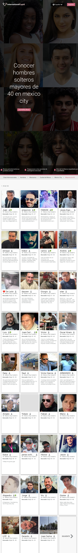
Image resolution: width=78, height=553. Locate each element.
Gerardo (25, 536)
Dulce (5, 454)
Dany (5, 373)
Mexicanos (32, 177)
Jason (63, 454)
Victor (44, 332)
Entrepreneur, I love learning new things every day (10, 503)
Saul (24, 373)
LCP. (5, 536)
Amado (6, 414)
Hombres (23, 177)
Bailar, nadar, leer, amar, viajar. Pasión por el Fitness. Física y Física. (67, 504)
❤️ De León (8, 291)
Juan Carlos (27, 332)
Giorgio (44, 291)
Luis (5, 332)
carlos (44, 251)
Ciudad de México (45, 177)
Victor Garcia (47, 373)
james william (28, 454)
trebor (24, 251)
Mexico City (58, 177)
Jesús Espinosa (66, 210)
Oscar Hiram (66, 332)
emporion (26, 210)
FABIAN (44, 210)
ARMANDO (65, 373)
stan (62, 291)
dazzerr (25, 291)
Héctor (44, 454)
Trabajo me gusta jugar (9, 461)
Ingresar (71, 4)
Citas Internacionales (10, 177)
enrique (6, 251)
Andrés (63, 251)
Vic (42, 495)
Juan (5, 210)
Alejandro (7, 495)
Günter (63, 495)
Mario (63, 414)
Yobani (25, 414)
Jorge (24, 495)
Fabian (44, 414)
